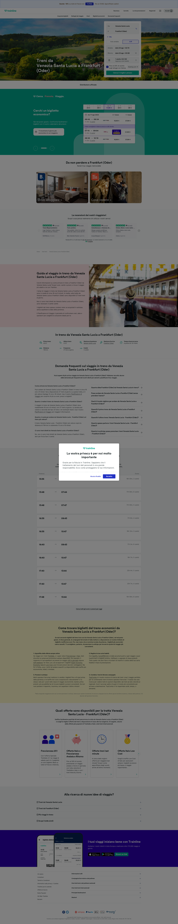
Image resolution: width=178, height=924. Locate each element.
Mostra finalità (95, 476)
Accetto (109, 476)
